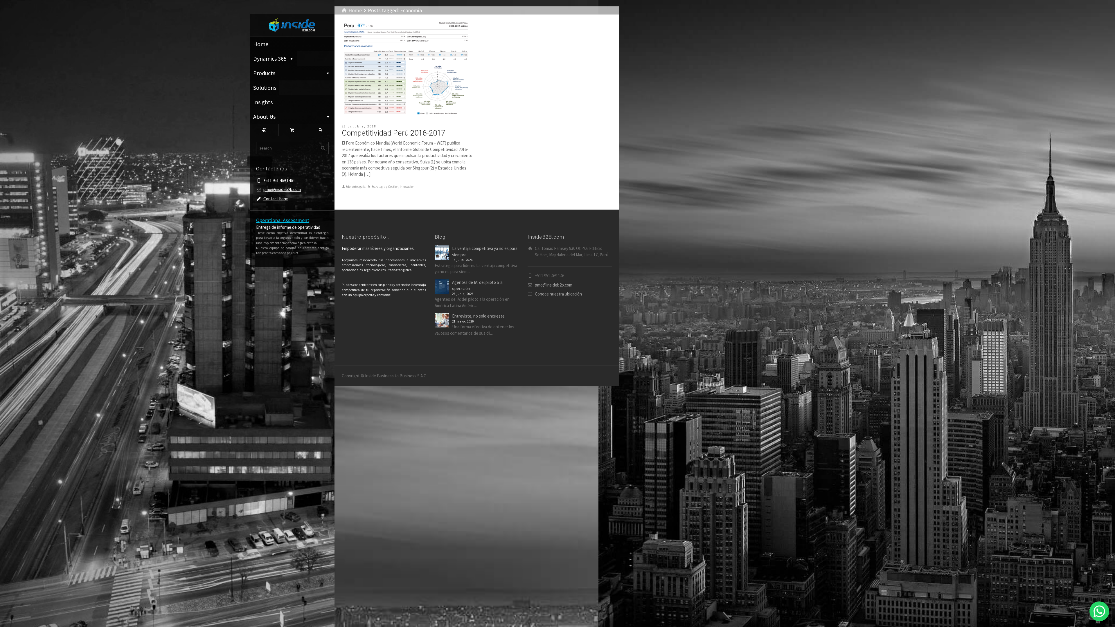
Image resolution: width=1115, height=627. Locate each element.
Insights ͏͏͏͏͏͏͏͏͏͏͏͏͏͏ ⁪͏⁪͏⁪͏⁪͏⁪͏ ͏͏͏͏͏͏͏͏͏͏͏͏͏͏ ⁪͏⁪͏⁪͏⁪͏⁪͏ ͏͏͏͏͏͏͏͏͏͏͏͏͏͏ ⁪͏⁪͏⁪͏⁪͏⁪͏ (285, 103)
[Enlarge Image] (407, 69)
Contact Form (275, 198)
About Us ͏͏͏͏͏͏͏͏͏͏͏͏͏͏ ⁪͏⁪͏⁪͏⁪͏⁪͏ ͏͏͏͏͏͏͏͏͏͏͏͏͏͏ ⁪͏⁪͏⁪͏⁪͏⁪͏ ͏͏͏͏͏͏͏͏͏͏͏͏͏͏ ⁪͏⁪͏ (288, 116)
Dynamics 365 (270, 58)
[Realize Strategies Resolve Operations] (292, 25)
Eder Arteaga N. (356, 187)
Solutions (264, 87)
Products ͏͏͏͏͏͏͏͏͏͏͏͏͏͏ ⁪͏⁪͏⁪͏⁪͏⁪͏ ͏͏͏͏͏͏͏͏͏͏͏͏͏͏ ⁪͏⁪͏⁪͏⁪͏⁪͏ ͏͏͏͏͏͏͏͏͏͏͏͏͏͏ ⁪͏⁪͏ (288, 73)
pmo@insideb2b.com (282, 189)
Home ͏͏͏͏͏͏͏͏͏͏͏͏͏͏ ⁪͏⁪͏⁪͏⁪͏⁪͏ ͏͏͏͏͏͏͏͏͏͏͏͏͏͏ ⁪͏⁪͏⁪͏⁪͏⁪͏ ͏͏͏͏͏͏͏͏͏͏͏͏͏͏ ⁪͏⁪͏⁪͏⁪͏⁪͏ (292, 44)
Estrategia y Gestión (384, 187)
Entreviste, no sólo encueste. (479, 316)
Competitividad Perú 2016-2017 (393, 133)
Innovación (407, 187)
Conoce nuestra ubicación (558, 294)
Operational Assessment (282, 220)
